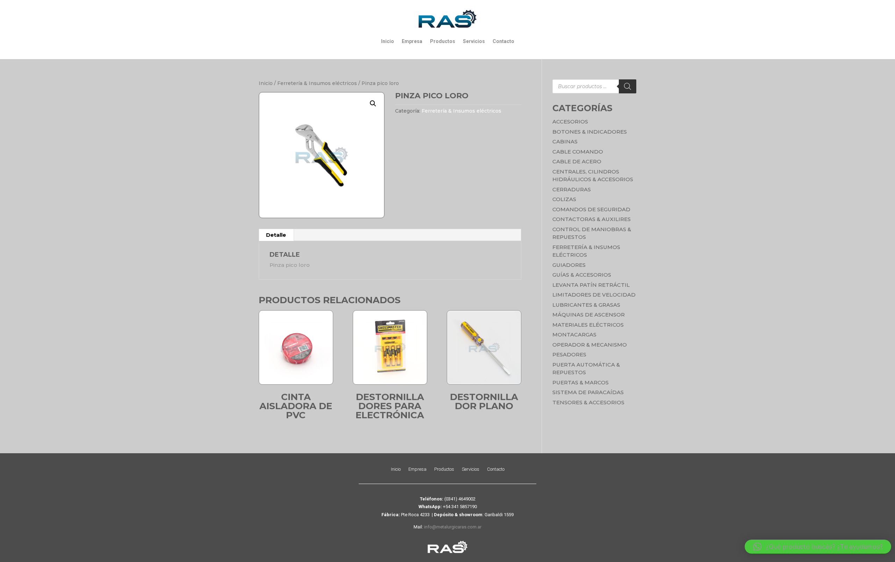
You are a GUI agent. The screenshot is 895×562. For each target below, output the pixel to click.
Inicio (387, 41)
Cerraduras (571, 189)
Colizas (564, 199)
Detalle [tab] (276, 235)
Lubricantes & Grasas (586, 304)
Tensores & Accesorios (588, 402)
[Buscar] (627, 86)
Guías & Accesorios (581, 274)
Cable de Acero (576, 161)
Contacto (503, 41)
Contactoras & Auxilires (591, 219)
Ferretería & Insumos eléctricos (317, 83)
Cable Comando (577, 151)
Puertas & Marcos (580, 382)
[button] (373, 103)
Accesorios (570, 121)
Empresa (412, 41)
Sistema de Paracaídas (588, 392)
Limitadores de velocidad (594, 294)
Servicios (474, 41)
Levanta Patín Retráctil (591, 285)
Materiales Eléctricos (588, 324)
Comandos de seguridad (591, 209)
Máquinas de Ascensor (588, 314)
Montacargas (574, 334)
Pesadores (569, 354)
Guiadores (569, 265)
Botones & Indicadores (589, 131)
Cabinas (565, 141)
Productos (442, 41)
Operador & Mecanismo (589, 344)
